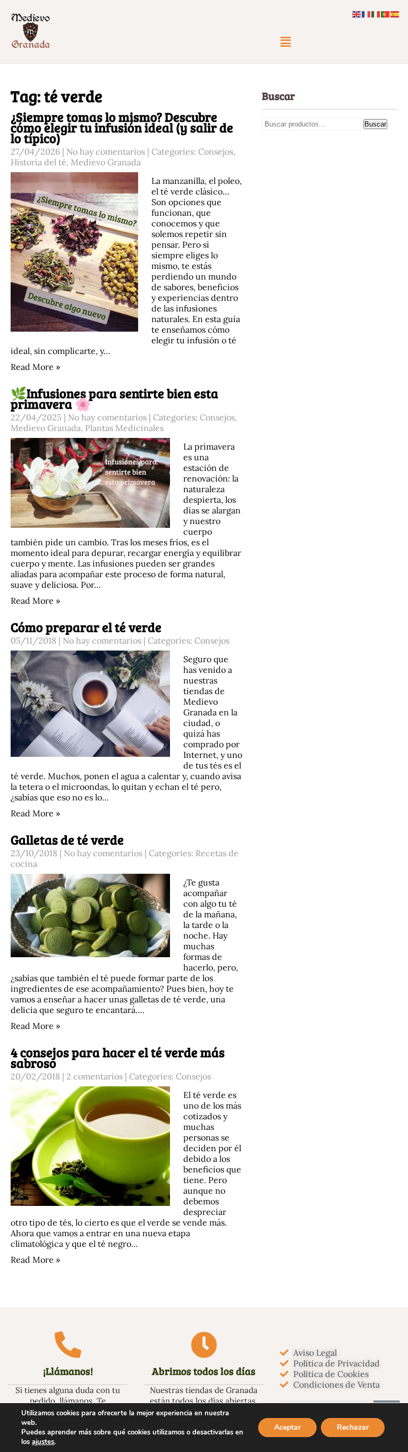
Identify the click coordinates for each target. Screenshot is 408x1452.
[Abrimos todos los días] (204, 1344)
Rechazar (353, 1427)
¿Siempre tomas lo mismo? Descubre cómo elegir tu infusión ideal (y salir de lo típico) (122, 127)
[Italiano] (376, 13)
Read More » (35, 366)
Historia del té (38, 162)
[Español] (395, 13)
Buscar (375, 124)
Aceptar (287, 1427)
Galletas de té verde (67, 839)
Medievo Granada (106, 162)
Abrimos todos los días (204, 1371)
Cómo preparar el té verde (86, 627)
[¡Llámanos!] (68, 1344)
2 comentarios (94, 1076)
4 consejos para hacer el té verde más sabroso (118, 1057)
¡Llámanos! (68, 1371)
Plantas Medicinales (124, 428)
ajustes (43, 1442)
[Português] (385, 13)
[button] (285, 42)
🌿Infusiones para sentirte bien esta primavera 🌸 (114, 398)
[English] (357, 13)
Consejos (215, 151)
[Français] (366, 13)
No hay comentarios (105, 151)
